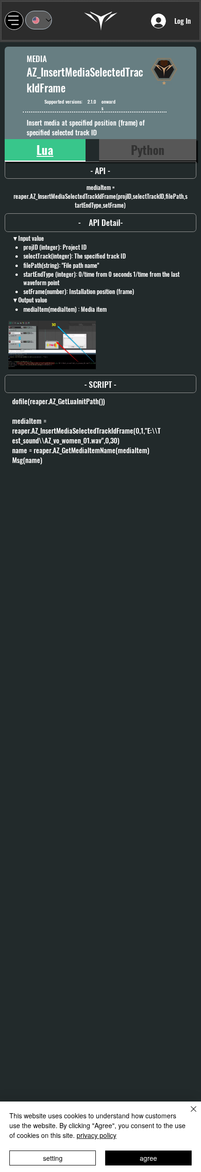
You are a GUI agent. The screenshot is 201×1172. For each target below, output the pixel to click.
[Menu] (14, 20)
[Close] (188, 1114)
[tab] (45, 150)
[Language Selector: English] (38, 20)
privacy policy (96, 1135)
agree (148, 1158)
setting (53, 1158)
